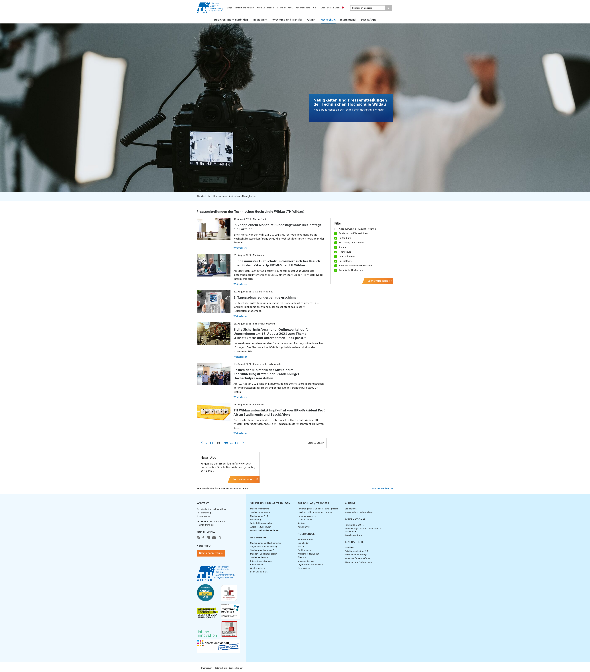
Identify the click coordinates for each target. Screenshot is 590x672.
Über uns (302, 558)
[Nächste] (243, 442)
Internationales (347, 256)
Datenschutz (220, 668)
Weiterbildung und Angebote (358, 512)
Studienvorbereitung (260, 512)
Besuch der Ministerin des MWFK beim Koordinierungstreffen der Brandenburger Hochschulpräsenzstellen (266, 374)
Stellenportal (351, 509)
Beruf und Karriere (258, 572)
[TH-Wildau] (210, 12)
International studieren (261, 561)
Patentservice (304, 527)
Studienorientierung (259, 509)
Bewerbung (255, 520)
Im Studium (260, 20)
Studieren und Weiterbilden (231, 20)
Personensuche (303, 8)
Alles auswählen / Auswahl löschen (357, 229)
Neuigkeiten (303, 543)
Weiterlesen (241, 248)
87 (236, 443)
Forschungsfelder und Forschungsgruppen (318, 509)
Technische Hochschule (351, 270)
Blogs (229, 8)
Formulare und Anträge (356, 555)
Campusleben (256, 565)
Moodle (270, 8)
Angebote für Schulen (260, 527)
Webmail (261, 8)
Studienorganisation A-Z (262, 550)
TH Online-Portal (285, 8)
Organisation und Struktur (310, 565)
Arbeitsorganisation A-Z (356, 551)
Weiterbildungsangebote (262, 523)
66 (226, 443)
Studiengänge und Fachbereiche (265, 543)
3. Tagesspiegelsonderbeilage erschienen (266, 297)
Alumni (311, 20)
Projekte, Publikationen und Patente (315, 512)
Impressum (206, 668)
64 (211, 443)
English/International (331, 8)
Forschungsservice (307, 516)
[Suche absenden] (388, 8)
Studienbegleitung (259, 558)
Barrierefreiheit (236, 668)
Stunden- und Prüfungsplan (263, 554)
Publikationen (304, 550)
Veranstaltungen (305, 539)
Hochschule (328, 20)
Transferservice (305, 520)
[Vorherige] (201, 442)
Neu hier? (349, 548)
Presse (301, 547)
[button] (230, 19)
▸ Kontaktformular (205, 525)
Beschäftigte (368, 20)
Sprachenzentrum (353, 535)
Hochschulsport (258, 568)
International (348, 20)
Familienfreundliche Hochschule (355, 266)
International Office (354, 525)
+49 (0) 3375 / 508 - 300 (213, 521)
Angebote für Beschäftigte (357, 558)
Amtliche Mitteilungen (308, 554)
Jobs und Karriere (306, 561)
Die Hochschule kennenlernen (264, 531)
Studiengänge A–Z (259, 516)
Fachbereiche (304, 568)
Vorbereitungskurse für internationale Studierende (363, 530)
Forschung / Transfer (313, 503)
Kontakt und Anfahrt (244, 8)
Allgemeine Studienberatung (263, 547)
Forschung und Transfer (287, 20)
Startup (301, 523)
